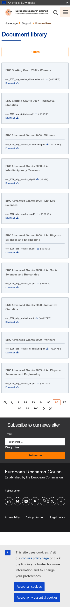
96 (57, 402)
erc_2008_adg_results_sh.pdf (20, 283)
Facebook (61, 498)
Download (10, 83)
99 (28, 408)
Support (26, 23)
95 (50, 402)
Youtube (35, 498)
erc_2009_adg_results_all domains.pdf (25, 349)
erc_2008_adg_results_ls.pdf (20, 214)
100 (37, 408)
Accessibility (12, 517)
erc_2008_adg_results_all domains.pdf (25, 144)
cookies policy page (35, 558)
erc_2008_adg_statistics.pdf (19, 318)
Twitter (52, 498)
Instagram (26, 498)
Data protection (34, 517)
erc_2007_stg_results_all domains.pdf (24, 79)
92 (26, 402)
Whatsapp (44, 498)
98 (21, 408)
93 (34, 402)
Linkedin (9, 498)
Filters (35, 52)
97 (65, 402)
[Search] (56, 12)
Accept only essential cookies (37, 597)
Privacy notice (11, 447)
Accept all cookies (29, 586)
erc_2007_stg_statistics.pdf (19, 114)
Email (8, 434)
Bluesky (18, 498)
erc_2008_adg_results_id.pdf (20, 179)
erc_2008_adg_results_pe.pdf (20, 249)
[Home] (28, 12)
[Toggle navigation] (65, 12)
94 (42, 402)
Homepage (11, 23)
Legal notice (57, 517)
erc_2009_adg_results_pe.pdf (20, 383)
